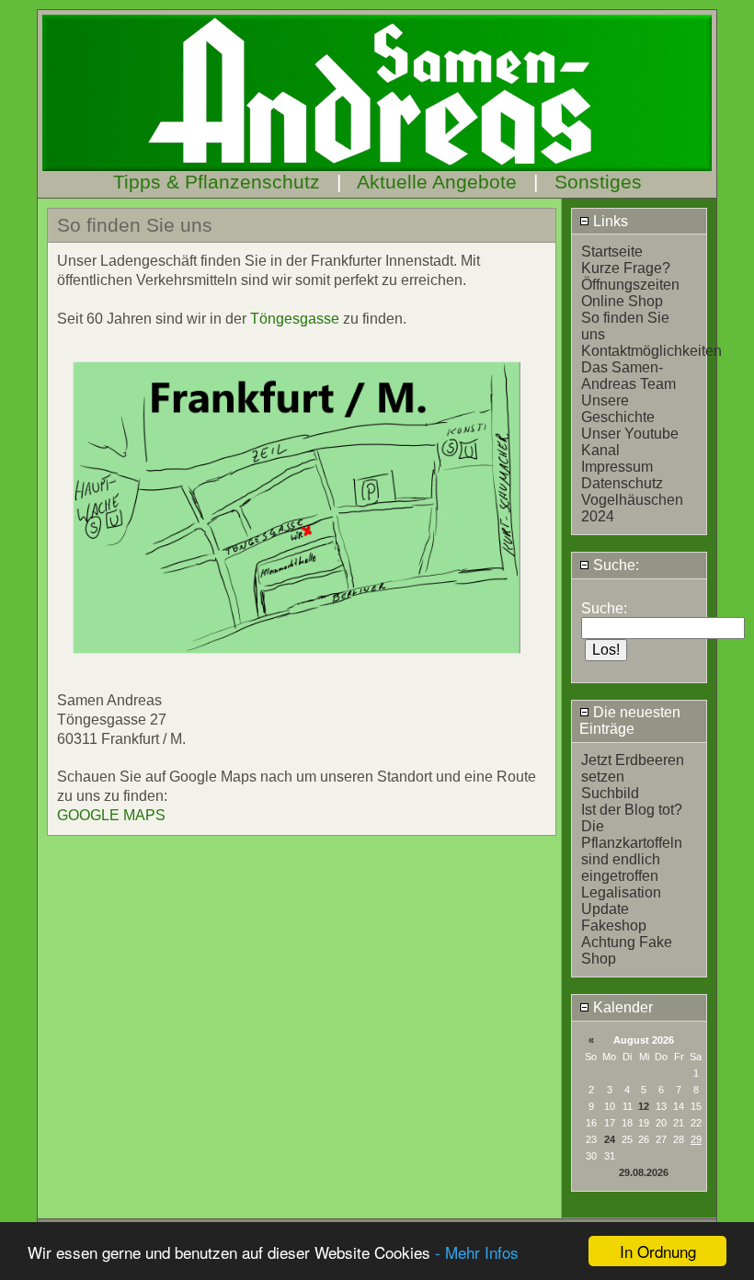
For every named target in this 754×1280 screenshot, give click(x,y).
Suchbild (610, 793)
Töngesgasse (294, 318)
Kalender (621, 1007)
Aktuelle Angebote (437, 181)
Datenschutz (622, 483)
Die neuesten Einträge (629, 720)
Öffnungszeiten (630, 284)
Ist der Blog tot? (631, 809)
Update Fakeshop (613, 917)
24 (609, 1139)
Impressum (617, 466)
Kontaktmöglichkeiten (651, 351)
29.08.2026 (643, 1172)
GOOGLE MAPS (111, 815)
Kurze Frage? (625, 268)
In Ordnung (658, 1251)
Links (608, 221)
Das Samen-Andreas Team (628, 376)
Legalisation (621, 892)
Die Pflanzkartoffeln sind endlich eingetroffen (631, 851)
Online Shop (622, 301)
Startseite (612, 251)
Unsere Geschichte (618, 409)
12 (643, 1106)
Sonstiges (598, 181)
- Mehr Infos (477, 1251)
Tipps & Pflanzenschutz (216, 181)
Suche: (614, 565)
